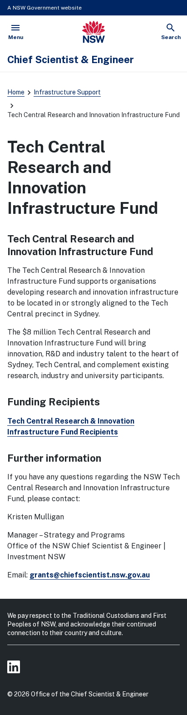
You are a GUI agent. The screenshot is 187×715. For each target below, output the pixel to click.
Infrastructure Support (67, 92)
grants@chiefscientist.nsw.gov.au (90, 575)
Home (16, 92)
